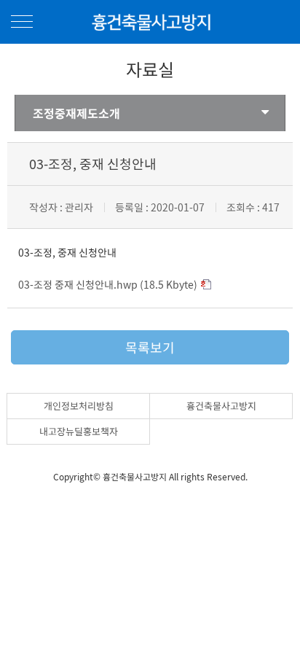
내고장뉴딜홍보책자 (78, 431)
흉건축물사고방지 (221, 406)
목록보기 (150, 347)
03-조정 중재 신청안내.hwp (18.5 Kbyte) (107, 284)
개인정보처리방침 (79, 406)
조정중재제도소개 (76, 113)
